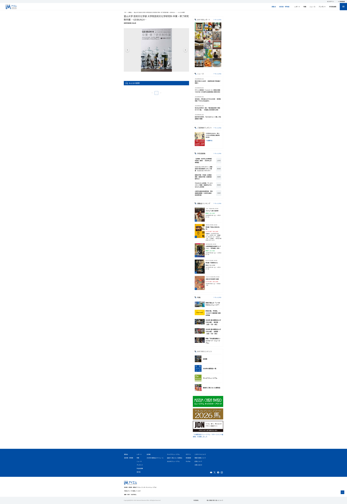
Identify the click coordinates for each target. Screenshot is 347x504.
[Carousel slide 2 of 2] (158, 69)
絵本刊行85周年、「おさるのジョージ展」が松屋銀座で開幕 (208, 118)
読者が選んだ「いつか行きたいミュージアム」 (213, 304)
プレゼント (322, 7)
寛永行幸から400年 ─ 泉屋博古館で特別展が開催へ (207, 82)
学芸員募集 (332, 7)
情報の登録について (200, 458)
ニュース (312, 7)
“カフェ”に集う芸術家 (212, 211)
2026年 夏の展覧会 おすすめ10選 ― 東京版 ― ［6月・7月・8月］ (213, 322)
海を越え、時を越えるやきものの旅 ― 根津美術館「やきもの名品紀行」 (208, 100)
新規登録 (188, 458)
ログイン (188, 454)
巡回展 (205, 359)
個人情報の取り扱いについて (215, 500)
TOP (125, 12)
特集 (304, 7)
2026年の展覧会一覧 (209, 368)
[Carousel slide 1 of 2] (154, 69)
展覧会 (274, 7)
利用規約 (196, 500)
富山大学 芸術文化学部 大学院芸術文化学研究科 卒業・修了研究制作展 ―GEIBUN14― (155, 12)
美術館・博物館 (284, 7)
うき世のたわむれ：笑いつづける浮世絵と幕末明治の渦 (212, 135)
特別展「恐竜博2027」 (212, 263)
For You (188, 461)
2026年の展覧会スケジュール (155, 458)
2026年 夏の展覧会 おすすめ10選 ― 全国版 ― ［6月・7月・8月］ (213, 331)
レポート (297, 7)
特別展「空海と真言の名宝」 (212, 228)
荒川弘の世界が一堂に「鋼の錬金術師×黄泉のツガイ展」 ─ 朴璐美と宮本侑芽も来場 (207, 109)
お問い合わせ (198, 465)
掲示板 (138, 472)
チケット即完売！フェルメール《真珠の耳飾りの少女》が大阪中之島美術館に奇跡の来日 (207, 91)
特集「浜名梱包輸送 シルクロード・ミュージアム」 (213, 340)
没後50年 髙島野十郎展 (212, 279)
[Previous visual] (127, 50)
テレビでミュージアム (210, 378)
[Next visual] (185, 50)
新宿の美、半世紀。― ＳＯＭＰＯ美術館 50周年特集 (213, 313)
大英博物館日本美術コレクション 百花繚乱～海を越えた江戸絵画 (213, 247)
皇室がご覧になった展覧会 (211, 388)
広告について (198, 461)
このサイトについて (200, 454)
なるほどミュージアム (173, 461)
